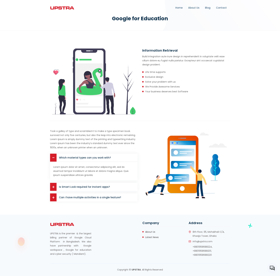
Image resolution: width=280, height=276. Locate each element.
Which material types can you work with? (85, 157)
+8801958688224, (202, 246)
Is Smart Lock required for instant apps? (84, 187)
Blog (207, 7)
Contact (221, 7)
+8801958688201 (202, 250)
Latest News (152, 237)
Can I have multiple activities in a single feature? (90, 197)
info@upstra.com (202, 241)
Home (179, 7)
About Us (193, 7)
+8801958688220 (202, 255)
